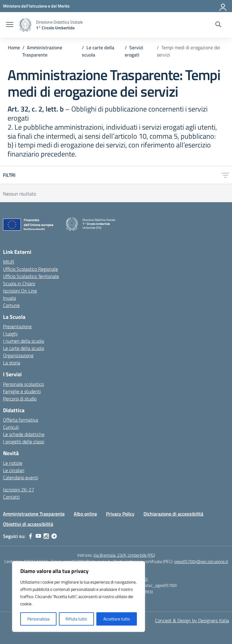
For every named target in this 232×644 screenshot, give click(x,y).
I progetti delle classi (23, 441)
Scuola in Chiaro (19, 283)
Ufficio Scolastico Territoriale (31, 276)
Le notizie (12, 463)
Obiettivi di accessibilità (28, 524)
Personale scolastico (23, 384)
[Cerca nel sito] (218, 25)
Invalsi (9, 298)
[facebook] (30, 536)
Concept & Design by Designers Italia (192, 620)
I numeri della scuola (23, 341)
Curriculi (11, 427)
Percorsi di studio (20, 398)
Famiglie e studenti (22, 391)
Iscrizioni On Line (20, 290)
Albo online (85, 513)
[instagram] (46, 536)
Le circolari (13, 470)
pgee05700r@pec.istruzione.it (201, 561)
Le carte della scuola (23, 348)
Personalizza (38, 619)
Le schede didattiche (23, 434)
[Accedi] (223, 6)
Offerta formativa (20, 419)
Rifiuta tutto (76, 619)
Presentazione (17, 326)
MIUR (8, 261)
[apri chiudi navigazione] (9, 25)
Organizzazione (18, 355)
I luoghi (10, 333)
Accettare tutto (116, 619)
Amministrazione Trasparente (34, 513)
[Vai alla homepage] (25, 25)
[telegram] (54, 536)
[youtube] (38, 536)
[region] (78, 596)
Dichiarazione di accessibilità (173, 513)
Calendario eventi (20, 477)
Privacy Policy (120, 513)
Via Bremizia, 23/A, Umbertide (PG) (124, 555)
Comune (11, 305)
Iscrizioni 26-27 (18, 489)
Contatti (11, 496)
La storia (11, 362)
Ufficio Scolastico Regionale (30, 269)
